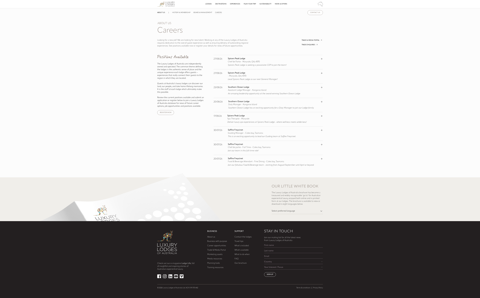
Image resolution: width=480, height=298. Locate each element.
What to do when (242, 254)
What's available (241, 250)
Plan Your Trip (250, 4)
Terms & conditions (303, 288)
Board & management (203, 12)
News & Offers (281, 4)
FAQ (236, 259)
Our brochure (240, 263)
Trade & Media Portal (216, 250)
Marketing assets (214, 254)
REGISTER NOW (166, 112)
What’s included (241, 246)
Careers (218, 12)
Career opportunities (216, 246)
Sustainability (265, 4)
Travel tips (238, 241)
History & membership (181, 12)
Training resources (215, 268)
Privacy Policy (318, 288)
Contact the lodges (243, 237)
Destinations (221, 4)
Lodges (208, 4)
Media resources (214, 259)
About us (161, 12)
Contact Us (315, 12)
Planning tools (213, 263)
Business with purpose (217, 241)
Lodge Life (186, 263)
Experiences (235, 4)
